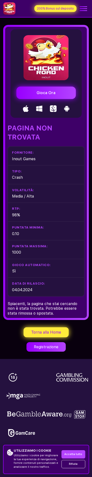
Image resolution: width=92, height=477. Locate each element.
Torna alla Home (46, 332)
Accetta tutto (73, 454)
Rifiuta (73, 464)
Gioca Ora (46, 92)
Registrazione (46, 347)
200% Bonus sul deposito (55, 8)
